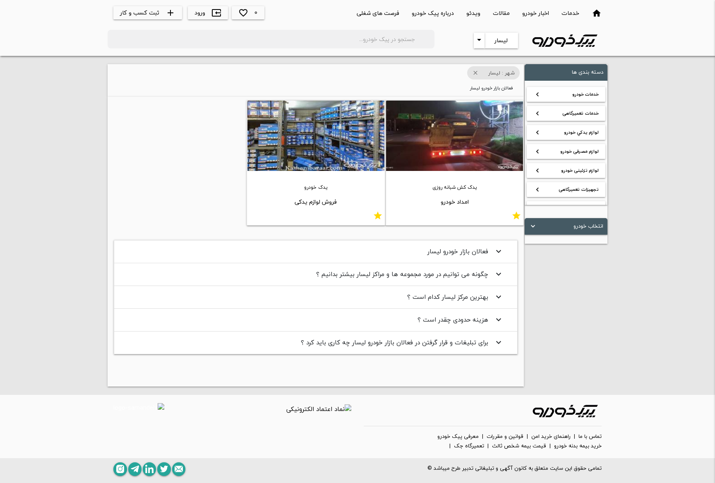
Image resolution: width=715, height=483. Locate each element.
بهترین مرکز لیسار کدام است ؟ (455, 296)
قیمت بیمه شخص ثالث (519, 446)
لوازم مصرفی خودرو (566, 151)
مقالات (501, 13)
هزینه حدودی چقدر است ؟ (460, 319)
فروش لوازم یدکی (316, 202)
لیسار (501, 40)
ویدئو (473, 13)
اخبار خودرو (535, 13)
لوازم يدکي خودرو (566, 132)
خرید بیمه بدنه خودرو (578, 446)
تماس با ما (590, 437)
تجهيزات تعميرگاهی (566, 189)
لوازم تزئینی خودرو (566, 170)
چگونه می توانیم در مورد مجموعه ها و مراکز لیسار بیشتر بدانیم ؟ (410, 274)
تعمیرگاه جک (469, 446)
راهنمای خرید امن (551, 437)
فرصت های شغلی (378, 13)
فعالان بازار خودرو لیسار (465, 251)
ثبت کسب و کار (147, 12)
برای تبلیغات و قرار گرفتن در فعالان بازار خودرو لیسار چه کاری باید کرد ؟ (402, 342)
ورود (207, 12)
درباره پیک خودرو (433, 13)
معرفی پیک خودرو (458, 437)
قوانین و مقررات (505, 437)
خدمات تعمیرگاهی (566, 113)
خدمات (570, 13)
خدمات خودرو (566, 94)
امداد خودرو (455, 202)
